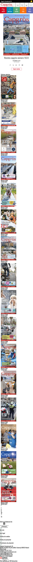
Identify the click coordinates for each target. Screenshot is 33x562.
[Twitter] (13, 65)
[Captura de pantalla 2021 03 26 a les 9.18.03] (16, 195)
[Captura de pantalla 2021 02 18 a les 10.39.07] (16, 329)
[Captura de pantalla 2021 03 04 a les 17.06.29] (16, 275)
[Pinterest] (19, 65)
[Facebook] (10, 65)
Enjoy (23, 11)
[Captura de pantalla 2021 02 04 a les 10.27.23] (16, 383)
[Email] (22, 65)
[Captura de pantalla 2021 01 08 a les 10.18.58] (16, 490)
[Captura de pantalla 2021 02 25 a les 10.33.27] (16, 302)
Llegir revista (16, 69)
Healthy (16, 11)
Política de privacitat (5, 540)
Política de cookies (5, 536)
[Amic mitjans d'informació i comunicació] (16, 558)
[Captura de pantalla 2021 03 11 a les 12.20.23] (16, 248)
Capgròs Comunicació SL (6, 1)
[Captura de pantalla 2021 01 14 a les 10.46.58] (16, 463)
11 (1, 514)
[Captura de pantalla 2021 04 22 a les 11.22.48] (16, 87)
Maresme (10, 11)
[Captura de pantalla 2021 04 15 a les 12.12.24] (16, 114)
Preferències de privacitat (7, 543)
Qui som (2, 530)
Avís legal (2, 533)
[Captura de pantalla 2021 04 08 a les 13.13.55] (16, 141)
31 (1, 517)
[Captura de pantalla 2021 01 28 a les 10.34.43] (16, 409)
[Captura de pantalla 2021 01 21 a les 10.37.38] (16, 436)
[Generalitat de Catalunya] (16, 524)
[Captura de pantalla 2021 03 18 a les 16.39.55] (16, 221)
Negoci (29, 11)
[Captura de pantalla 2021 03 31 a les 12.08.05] (16, 168)
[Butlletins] (31, 5)
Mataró (3, 11)
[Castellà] (26, 5)
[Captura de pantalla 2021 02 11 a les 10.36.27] (16, 356)
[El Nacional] (31, 1)
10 (1, 513)
